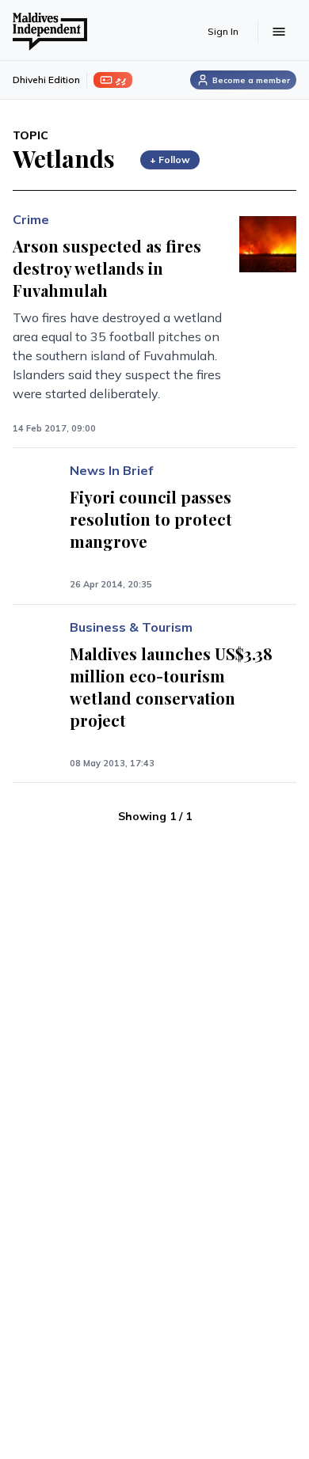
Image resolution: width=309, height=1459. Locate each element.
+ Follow (170, 159)
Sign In (223, 31)
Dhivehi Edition (46, 79)
